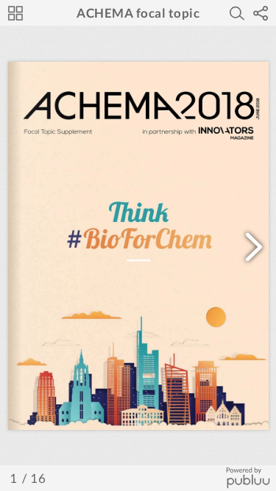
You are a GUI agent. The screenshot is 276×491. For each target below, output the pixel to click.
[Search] (237, 13)
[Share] (260, 13)
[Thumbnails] (15, 13)
